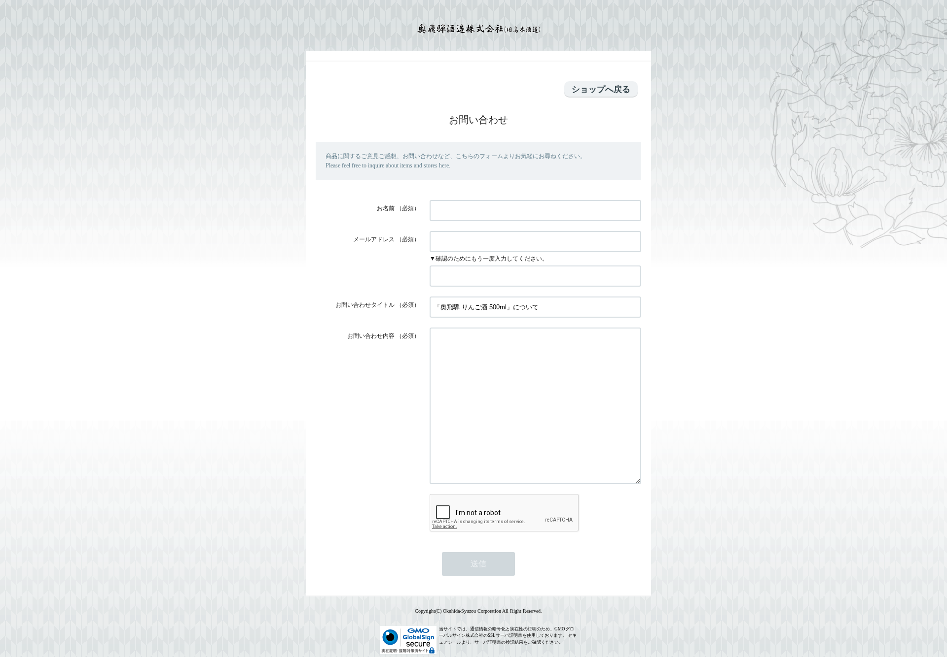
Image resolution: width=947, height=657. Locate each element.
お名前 (386, 208)
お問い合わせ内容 (371, 335)
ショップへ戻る (601, 89)
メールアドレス (374, 239)
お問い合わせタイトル (365, 304)
